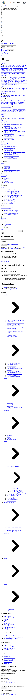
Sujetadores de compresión (10, 153)
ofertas (11, 289)
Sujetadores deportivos (9, 157)
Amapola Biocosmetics (9, 627)
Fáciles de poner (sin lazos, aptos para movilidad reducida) (15, 327)
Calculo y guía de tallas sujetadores (12, 635)
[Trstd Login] (25, 3)
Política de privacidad (9, 646)
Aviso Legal (6, 650)
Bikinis (5, 180)
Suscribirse (3, 688)
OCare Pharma (7, 630)
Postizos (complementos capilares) (12, 170)
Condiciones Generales (9, 648)
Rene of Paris (7, 623)
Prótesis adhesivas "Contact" (13, 193)
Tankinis (6, 181)
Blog (2, 120)
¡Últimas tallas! (7, 224)
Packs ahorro (7, 225)
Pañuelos (3, 63)
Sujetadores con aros (8, 150)
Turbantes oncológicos (9, 134)
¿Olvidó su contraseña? (13, 244)
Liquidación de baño (8, 182)
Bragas (2, 114)
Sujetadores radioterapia (9, 148)
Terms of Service (14, 248)
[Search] (1, 46)
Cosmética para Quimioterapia (11, 210)
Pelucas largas (7, 168)
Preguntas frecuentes (8, 660)
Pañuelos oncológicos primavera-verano (13, 124)
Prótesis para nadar (8, 200)
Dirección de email (5, 686)
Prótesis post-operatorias (9, 199)
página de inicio (13, 288)
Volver (5, 287)
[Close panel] (2, 233)
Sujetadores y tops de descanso (11, 154)
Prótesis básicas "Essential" (13, 191)
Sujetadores (3, 75)
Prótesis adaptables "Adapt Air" (11, 196)
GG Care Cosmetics (8, 626)
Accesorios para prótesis (9, 202)
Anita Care (6, 620)
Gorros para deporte (8, 138)
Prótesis (3, 98)
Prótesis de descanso (8, 203)
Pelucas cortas (7, 166)
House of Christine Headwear (11, 617)
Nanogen (6, 628)
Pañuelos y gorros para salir (10, 130)
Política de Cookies (8, 649)
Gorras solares (7, 126)
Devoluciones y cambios (9, 659)
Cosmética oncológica (6, 107)
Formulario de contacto (9, 682)
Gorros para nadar (8, 136)
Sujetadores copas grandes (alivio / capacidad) (14, 152)
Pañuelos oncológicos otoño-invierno (12, 127)
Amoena (6, 619)
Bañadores (3, 93)
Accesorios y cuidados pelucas (11, 171)
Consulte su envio (8, 662)
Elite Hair (6, 621)
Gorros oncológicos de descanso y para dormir (14, 135)
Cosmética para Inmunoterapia (11, 213)
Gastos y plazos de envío (9, 658)
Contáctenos (6, 663)
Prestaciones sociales (8, 639)
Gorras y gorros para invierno (10, 128)
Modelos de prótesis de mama (11, 638)
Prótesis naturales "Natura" (13, 192)
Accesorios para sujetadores (10, 158)
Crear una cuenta (11, 54)
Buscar (2, 47)
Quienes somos (7, 645)
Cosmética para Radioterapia (10, 211)
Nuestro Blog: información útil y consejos (13, 637)
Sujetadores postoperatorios (10, 146)
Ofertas (2, 116)
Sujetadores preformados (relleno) (11, 156)
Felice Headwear (8, 616)
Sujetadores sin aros (8, 149)
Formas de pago (7, 656)
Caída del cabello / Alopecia (10, 214)
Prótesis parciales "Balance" (10, 197)
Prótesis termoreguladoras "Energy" (15, 195)
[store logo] (7, 43)
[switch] (24, 3)
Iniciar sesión (4, 54)
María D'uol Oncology (9, 624)
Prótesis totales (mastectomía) (10, 189)
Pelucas (2, 86)
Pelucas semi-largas (8, 167)
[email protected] (7, 679)
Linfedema (3, 113)
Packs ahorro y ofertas (9, 139)
